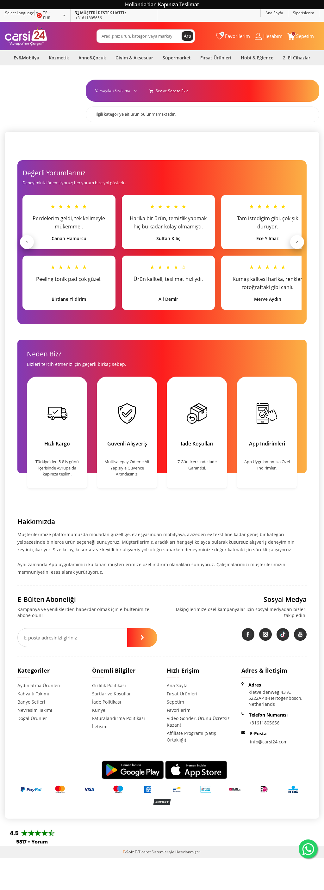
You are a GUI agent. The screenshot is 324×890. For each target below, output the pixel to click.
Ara (187, 36)
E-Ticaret (143, 852)
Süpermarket (177, 58)
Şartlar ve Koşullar (111, 694)
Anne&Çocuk (92, 58)
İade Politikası (106, 702)
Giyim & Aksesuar (134, 58)
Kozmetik (59, 58)
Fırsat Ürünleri (215, 58)
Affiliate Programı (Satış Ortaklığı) (191, 736)
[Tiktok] (283, 634)
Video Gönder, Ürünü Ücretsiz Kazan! (198, 721)
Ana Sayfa (274, 12)
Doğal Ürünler (32, 718)
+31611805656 (100, 15)
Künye (98, 710)
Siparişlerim (303, 12)
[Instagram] (265, 634)
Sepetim (175, 702)
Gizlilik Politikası (109, 685)
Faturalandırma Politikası (118, 718)
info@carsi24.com (269, 742)
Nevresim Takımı (34, 710)
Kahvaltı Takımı (33, 694)
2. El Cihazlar (296, 58)
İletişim (100, 727)
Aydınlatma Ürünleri (38, 685)
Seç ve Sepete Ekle (172, 91)
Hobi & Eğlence (257, 58)
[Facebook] (248, 634)
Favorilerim (178, 710)
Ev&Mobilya (26, 58)
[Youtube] (300, 634)
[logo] (26, 36)
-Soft (129, 852)
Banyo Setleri (31, 702)
